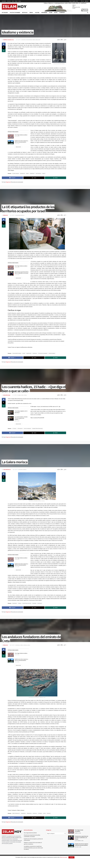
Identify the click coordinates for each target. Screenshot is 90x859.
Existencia (22, 173)
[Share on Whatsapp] (4, 50)
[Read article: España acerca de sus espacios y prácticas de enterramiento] (11, 142)
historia (48, 813)
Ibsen (27, 173)
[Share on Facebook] (4, 44)
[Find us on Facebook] (81, 1)
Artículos (9, 1)
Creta (44, 813)
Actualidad (4, 1)
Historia (24, 469)
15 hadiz (14, 428)
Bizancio (35, 813)
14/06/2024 (17, 143)
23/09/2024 (17, 274)
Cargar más (18, 278)
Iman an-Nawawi (27, 428)
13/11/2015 (18, 39)
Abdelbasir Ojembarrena (8, 39)
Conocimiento (29, 39)
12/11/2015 (12, 215)
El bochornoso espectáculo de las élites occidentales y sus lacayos (21, 272)
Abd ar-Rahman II (16, 813)
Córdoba (40, 813)
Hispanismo (44, 12)
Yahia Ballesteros (7, 469)
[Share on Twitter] (4, 47)
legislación (28, 353)
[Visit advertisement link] (65, 6)
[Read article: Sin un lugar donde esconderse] (11, 136)
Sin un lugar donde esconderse (21, 134)
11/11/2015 (14, 395)
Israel (24, 353)
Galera (19, 603)
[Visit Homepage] (14, 7)
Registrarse (8, 182)
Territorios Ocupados (42, 353)
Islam (13, 1)
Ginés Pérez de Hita (27, 603)
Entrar (87, 1)
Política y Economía (15, 12)
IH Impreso (62, 12)
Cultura (16, 1)
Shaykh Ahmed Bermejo (37, 428)
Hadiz (19, 395)
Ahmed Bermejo (6, 395)
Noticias (22, 215)
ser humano (38, 173)
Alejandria (29, 813)
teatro (43, 173)
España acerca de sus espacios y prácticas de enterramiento (21, 141)
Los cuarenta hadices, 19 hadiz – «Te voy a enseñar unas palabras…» (21, 418)
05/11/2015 (12, 645)
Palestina (35, 353)
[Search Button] (87, 12)
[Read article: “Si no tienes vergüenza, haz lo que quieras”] (11, 412)
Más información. (63, 857)
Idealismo (32, 173)
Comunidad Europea (17, 353)
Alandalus (15, 603)
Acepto (71, 857)
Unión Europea (52, 353)
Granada (34, 603)
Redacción (5, 215)
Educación (38, 39)
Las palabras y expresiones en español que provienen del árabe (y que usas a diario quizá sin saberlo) (33, 848)
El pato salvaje (16, 173)
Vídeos (19, 1)
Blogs (55, 12)
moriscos (40, 603)
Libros (28, 645)
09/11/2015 (15, 469)
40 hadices (20, 428)
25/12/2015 (17, 413)
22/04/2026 (17, 136)
